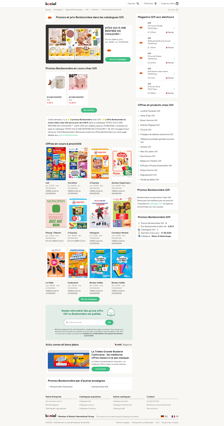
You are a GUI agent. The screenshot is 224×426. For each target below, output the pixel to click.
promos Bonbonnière (68, 135)
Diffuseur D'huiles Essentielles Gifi (156, 165)
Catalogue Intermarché (122, 405)
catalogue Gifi (156, 203)
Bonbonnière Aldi (100, 386)
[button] (89, 44)
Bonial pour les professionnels (159, 405)
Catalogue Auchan (120, 401)
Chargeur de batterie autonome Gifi (156, 134)
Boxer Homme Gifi (149, 120)
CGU (157, 422)
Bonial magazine (52, 405)
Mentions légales (123, 422)
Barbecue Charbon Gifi (150, 161)
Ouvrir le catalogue (118, 59)
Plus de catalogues (89, 299)
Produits (95, 10)
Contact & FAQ (153, 401)
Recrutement (152, 408)
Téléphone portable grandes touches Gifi (157, 140)
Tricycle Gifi (145, 129)
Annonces (171, 10)
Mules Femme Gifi (148, 170)
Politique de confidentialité (142, 422)
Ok (109, 322)
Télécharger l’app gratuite (56, 408)
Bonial (48, 10)
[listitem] (56, 89)
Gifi (86, 10)
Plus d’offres (89, 110)
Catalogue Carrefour (87, 408)
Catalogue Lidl (85, 401)
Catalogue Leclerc (86, 405)
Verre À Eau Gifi (147, 115)
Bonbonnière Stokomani (61, 386)
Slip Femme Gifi (147, 156)
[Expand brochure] (74, 44)
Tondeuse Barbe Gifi (149, 179)
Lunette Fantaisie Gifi (150, 111)
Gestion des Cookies (170, 422)
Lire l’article (101, 369)
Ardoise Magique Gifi (150, 125)
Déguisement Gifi (148, 175)
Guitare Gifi (145, 147)
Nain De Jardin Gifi (149, 151)
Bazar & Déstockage (74, 10)
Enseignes (58, 10)
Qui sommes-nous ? (54, 401)
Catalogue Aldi (119, 408)
